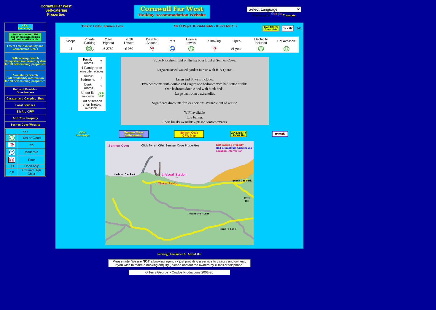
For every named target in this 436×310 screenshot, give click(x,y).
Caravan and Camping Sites (25, 98)
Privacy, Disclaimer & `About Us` (179, 254)
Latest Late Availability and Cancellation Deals (25, 47)
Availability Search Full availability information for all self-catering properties (25, 78)
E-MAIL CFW (25, 111)
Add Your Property (25, 118)
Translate (289, 15)
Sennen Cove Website (25, 124)
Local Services (25, 105)
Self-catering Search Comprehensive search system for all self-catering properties (25, 61)
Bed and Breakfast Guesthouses (25, 91)
